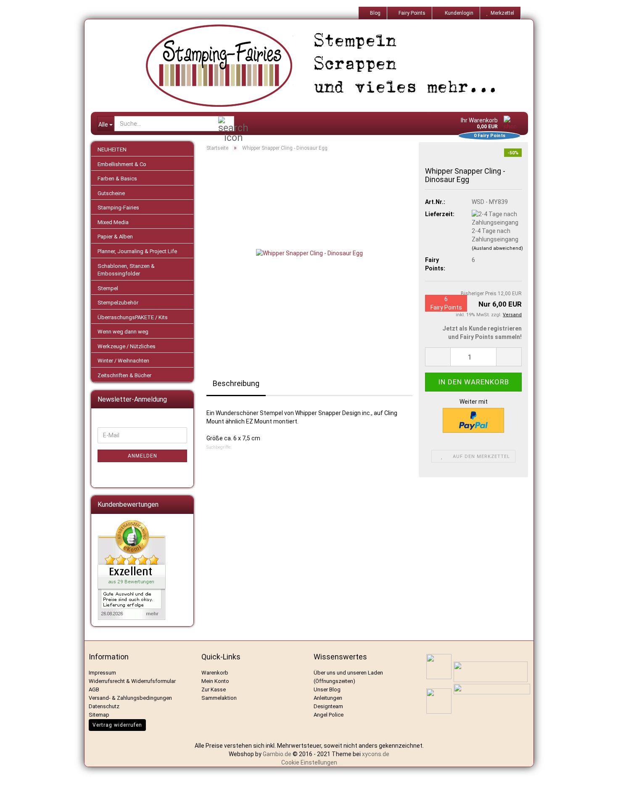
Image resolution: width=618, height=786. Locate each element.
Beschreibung (236, 383)
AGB (94, 689)
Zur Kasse (213, 689)
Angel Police (329, 715)
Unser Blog (327, 689)
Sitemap (99, 715)
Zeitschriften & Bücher (124, 375)
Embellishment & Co (122, 164)
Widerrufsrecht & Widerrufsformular (132, 681)
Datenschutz (104, 706)
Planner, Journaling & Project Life (137, 251)
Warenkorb (214, 673)
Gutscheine (111, 193)
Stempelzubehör (118, 302)
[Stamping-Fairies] (316, 65)
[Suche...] (226, 124)
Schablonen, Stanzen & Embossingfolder (126, 270)
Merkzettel (501, 13)
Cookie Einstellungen (309, 762)
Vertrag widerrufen (117, 725)
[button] (437, 356)
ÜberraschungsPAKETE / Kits (133, 317)
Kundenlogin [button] (457, 13)
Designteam (328, 706)
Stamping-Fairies (118, 207)
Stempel (108, 288)
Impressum (102, 673)
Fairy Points (411, 13)
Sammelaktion (219, 698)
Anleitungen (328, 698)
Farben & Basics (117, 178)
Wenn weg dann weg (123, 331)
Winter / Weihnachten (123, 360)
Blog (374, 13)
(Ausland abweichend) (497, 248)
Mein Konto (215, 681)
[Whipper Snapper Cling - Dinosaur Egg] (309, 252)
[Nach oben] (601, 773)
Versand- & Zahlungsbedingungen (130, 698)
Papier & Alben (115, 236)
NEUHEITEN (112, 149)
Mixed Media (113, 222)
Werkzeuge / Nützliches (127, 346)
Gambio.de (277, 754)
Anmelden (142, 456)
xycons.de (375, 754)
